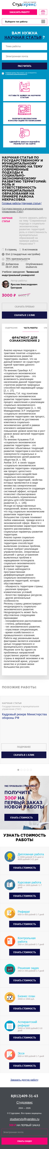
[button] (18, 770)
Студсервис (24, 1102)
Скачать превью (24, 306)
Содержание (11, 328)
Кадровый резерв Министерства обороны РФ (24, 716)
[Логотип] (24, 4)
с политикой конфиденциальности (16, 74)
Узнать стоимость (21, 817)
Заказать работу (19, 12)
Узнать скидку (24, 1141)
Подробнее (24, 747)
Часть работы (31, 328)
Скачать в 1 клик (24, 755)
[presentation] (1, 557)
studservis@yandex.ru (24, 1119)
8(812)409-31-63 (24, 1096)
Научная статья (23, 37)
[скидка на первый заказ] (43, 12)
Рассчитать (24, 66)
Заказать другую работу (24, 1079)
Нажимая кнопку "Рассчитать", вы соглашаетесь (21, 73)
